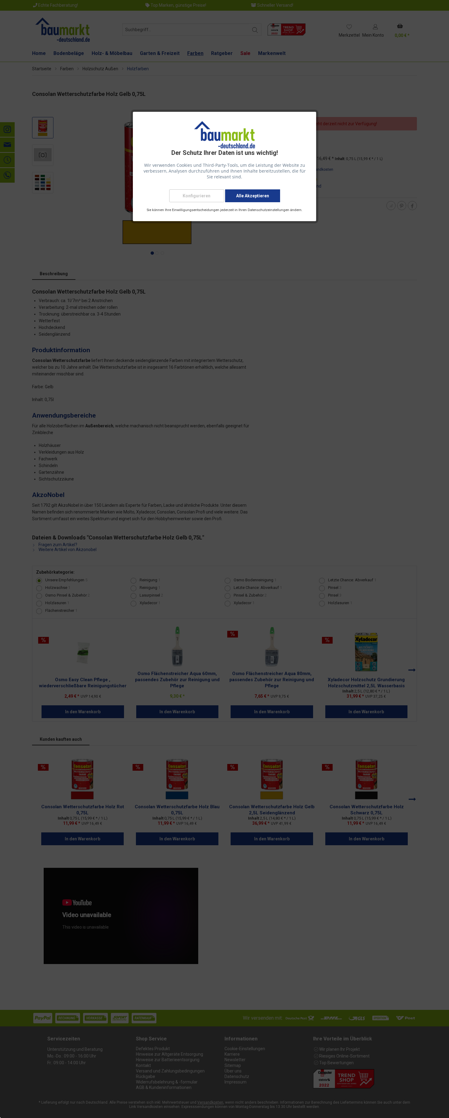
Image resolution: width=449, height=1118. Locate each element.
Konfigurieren (196, 195)
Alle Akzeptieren (252, 195)
